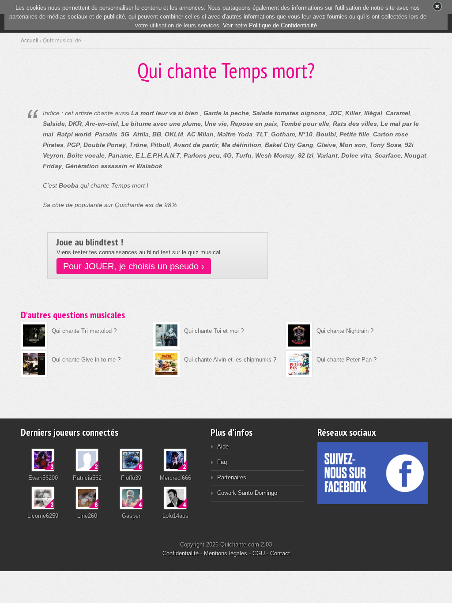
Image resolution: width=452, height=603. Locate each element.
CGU (258, 553)
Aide (223, 446)
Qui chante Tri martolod (82, 331)
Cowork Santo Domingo (247, 493)
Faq (222, 462)
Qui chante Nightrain (342, 331)
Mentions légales (225, 553)
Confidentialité (180, 553)
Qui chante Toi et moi (211, 331)
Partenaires (231, 477)
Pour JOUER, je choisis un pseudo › (133, 266)
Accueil (29, 41)
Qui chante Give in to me (84, 359)
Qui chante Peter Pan (344, 359)
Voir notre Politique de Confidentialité (270, 25)
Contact (280, 553)
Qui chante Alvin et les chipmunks (227, 359)
